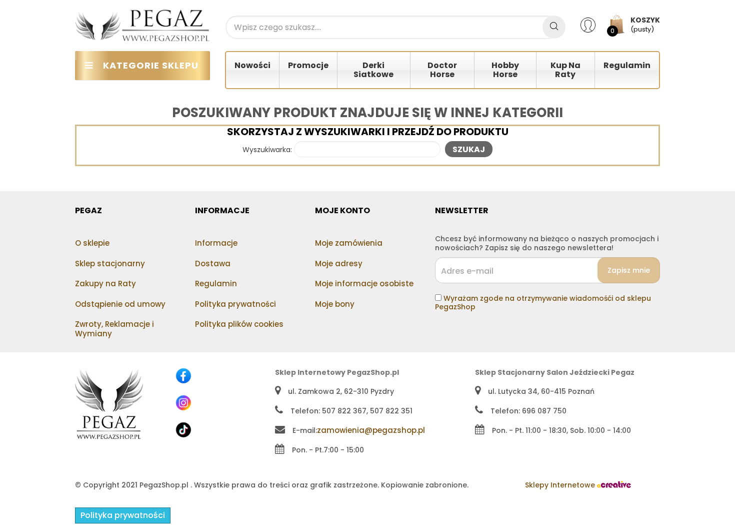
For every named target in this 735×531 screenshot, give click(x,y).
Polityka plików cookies (239, 324)
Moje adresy (338, 263)
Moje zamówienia (348, 243)
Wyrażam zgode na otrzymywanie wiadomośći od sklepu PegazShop (543, 302)
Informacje (216, 243)
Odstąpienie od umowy (120, 304)
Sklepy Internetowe (561, 485)
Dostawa (212, 263)
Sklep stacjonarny (110, 263)
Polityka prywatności (235, 304)
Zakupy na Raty (105, 283)
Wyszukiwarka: (267, 150)
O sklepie (92, 243)
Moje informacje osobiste (364, 283)
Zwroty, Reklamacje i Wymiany (114, 329)
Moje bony (334, 304)
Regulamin (216, 283)
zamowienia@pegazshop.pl (371, 430)
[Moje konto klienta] (594, 24)
